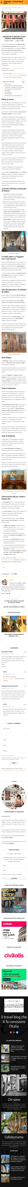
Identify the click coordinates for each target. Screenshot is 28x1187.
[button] (14, 639)
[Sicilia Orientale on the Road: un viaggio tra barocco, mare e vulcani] (5, 1058)
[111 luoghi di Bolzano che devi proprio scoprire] (5, 1178)
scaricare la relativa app (20, 548)
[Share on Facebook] (11, 574)
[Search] (26, 2)
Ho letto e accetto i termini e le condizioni (12, 874)
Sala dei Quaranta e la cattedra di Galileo (13, 89)
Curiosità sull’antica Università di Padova (13, 85)
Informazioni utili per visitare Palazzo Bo (13, 95)
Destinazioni (8, 7)
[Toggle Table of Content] (22, 82)
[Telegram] (17, 1032)
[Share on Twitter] (12, 574)
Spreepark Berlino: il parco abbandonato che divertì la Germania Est (18, 1068)
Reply (25, 686)
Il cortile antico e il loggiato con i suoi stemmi (14, 87)
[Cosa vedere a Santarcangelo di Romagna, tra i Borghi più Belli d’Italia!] (14, 624)
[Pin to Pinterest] (14, 574)
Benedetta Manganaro (10, 686)
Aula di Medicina (8, 93)
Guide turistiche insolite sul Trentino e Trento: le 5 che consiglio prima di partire (18, 1168)
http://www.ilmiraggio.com (9, 678)
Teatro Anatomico (8, 92)
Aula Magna (7, 90)
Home (3, 7)
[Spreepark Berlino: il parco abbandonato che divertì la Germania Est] (5, 1068)
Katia (11, 40)
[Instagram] (14, 1032)
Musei (4, 567)
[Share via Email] (15, 574)
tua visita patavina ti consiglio (16, 68)
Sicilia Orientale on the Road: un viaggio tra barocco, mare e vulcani (19, 1058)
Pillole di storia (8, 84)
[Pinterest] (11, 1032)
